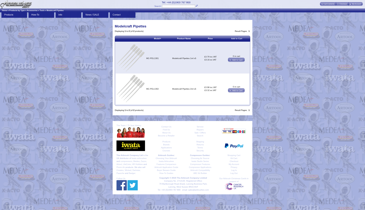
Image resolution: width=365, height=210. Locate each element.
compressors (126, 161)
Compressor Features (200, 164)
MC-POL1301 (152, 58)
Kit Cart (234, 158)
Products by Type (17, 10)
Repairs (200, 130)
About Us (166, 133)
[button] (328, 4)
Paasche (120, 173)
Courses (166, 150)
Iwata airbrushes (139, 158)
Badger (132, 173)
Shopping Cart (233, 155)
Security (200, 150)
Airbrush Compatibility (200, 170)
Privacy (234, 167)
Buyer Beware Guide (166, 170)
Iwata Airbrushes (166, 161)
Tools (42, 10)
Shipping (200, 141)
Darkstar (136, 170)
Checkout (234, 161)
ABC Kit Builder (200, 173)
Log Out (234, 173)
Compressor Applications (200, 167)
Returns (200, 144)
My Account (234, 164)
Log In (234, 170)
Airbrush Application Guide (166, 167)
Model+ (157, 38)
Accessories (32, 10)
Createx (120, 170)
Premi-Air (120, 167)
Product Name (184, 38)
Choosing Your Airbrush (166, 158)
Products (166, 141)
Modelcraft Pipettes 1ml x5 (184, 58)
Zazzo (143, 161)
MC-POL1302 (152, 89)
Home (4, 10)
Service (200, 127)
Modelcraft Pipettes (55, 10)
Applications (166, 147)
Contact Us (166, 127)
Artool (119, 164)
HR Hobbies (137, 164)
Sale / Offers (200, 133)
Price (210, 38)
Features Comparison (166, 164)
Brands (166, 144)
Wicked (128, 170)
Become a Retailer (166, 136)
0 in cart (236, 56)
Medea (136, 161)
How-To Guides (166, 173)
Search (157, 6)
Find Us (166, 130)
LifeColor (127, 164)
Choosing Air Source (200, 158)
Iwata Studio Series (200, 161)
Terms (200, 147)
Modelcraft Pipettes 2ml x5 (184, 89)
